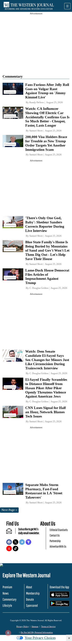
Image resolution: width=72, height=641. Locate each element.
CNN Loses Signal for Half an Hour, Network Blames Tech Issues (45, 412)
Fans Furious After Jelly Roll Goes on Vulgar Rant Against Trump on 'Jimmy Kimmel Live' (47, 91)
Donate (30, 599)
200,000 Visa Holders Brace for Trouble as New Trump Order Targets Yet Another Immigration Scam (46, 143)
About (29, 587)
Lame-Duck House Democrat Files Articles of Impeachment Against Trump (47, 276)
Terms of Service (48, 626)
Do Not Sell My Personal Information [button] (37, 632)
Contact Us (55, 535)
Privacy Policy (22, 626)
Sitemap (35, 626)
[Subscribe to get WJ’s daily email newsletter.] (11, 532)
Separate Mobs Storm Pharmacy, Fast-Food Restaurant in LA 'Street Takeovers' (43, 491)
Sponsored (32, 605)
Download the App (59, 587)
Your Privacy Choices (40, 638)
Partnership (55, 541)
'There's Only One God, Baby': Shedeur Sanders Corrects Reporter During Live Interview (44, 224)
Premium (7, 587)
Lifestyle (7, 605)
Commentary (9, 599)
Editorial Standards (59, 530)
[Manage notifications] (8, 633)
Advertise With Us (58, 546)
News (6, 593)
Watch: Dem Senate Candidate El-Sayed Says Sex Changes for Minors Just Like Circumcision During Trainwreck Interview (47, 359)
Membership (33, 593)
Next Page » (9, 510)
